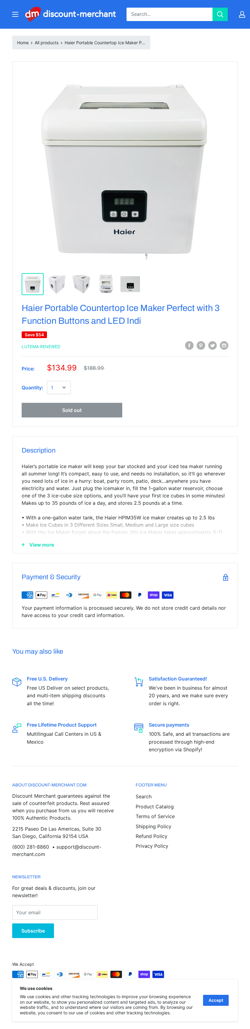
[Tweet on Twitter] (212, 345)
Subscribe (33, 931)
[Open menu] (15, 14)
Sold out (72, 410)
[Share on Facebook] (189, 345)
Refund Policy (151, 836)
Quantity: (32, 388)
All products (47, 42)
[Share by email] (224, 345)
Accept (216, 1000)
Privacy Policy (152, 846)
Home (23, 42)
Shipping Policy (153, 826)
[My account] (242, 14)
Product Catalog (155, 806)
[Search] (220, 14)
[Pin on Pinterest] (201, 345)
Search (144, 796)
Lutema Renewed (41, 346)
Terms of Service (155, 816)
